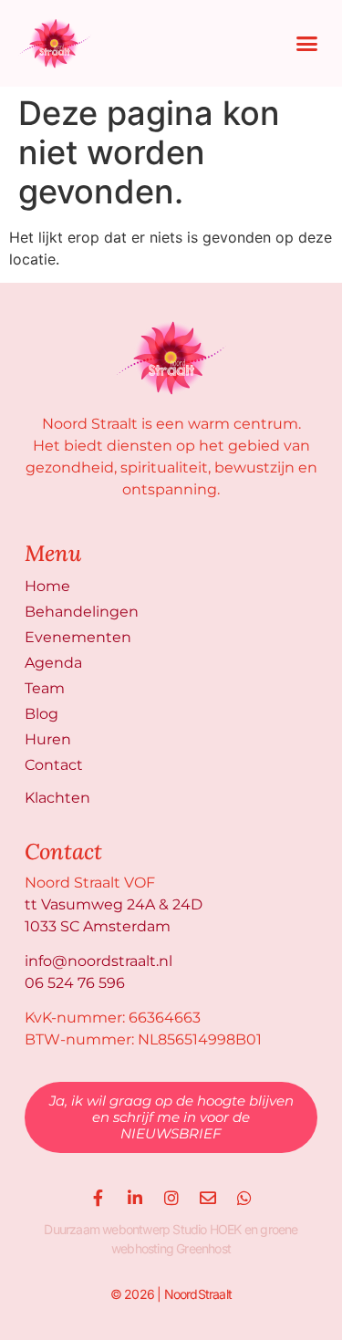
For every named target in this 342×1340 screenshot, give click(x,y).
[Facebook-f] (98, 1197)
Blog (41, 713)
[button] (307, 43)
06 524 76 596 (75, 983)
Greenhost (203, 1248)
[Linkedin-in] (135, 1197)
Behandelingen (82, 611)
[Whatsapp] (244, 1197)
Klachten (57, 797)
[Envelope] (208, 1197)
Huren (48, 739)
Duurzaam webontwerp (107, 1229)
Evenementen (78, 637)
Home (47, 586)
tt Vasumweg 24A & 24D (113, 904)
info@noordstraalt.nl (98, 961)
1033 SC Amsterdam (98, 926)
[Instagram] (171, 1197)
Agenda (53, 662)
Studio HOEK (206, 1229)
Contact (54, 765)
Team (45, 688)
